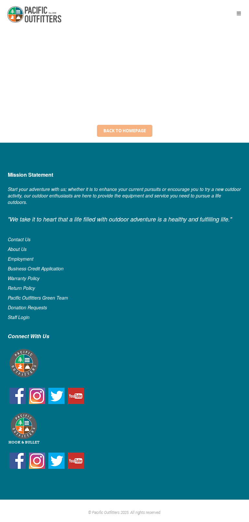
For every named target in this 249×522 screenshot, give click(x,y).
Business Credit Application (36, 268)
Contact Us (19, 239)
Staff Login (19, 317)
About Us (17, 249)
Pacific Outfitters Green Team (38, 297)
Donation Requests (27, 307)
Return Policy (21, 288)
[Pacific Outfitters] (34, 14)
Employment (20, 258)
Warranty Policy (24, 278)
